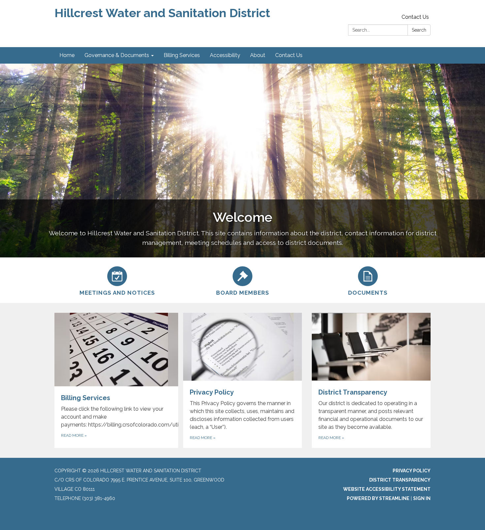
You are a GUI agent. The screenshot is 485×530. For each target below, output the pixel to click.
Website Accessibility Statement (387, 489)
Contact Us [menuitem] (289, 55)
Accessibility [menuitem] (225, 55)
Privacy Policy (412, 470)
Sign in (422, 498)
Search (419, 30)
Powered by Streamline (378, 498)
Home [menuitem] (67, 55)
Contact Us (415, 17)
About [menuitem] (257, 55)
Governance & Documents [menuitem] (116, 55)
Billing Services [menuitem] (182, 55)
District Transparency (400, 480)
